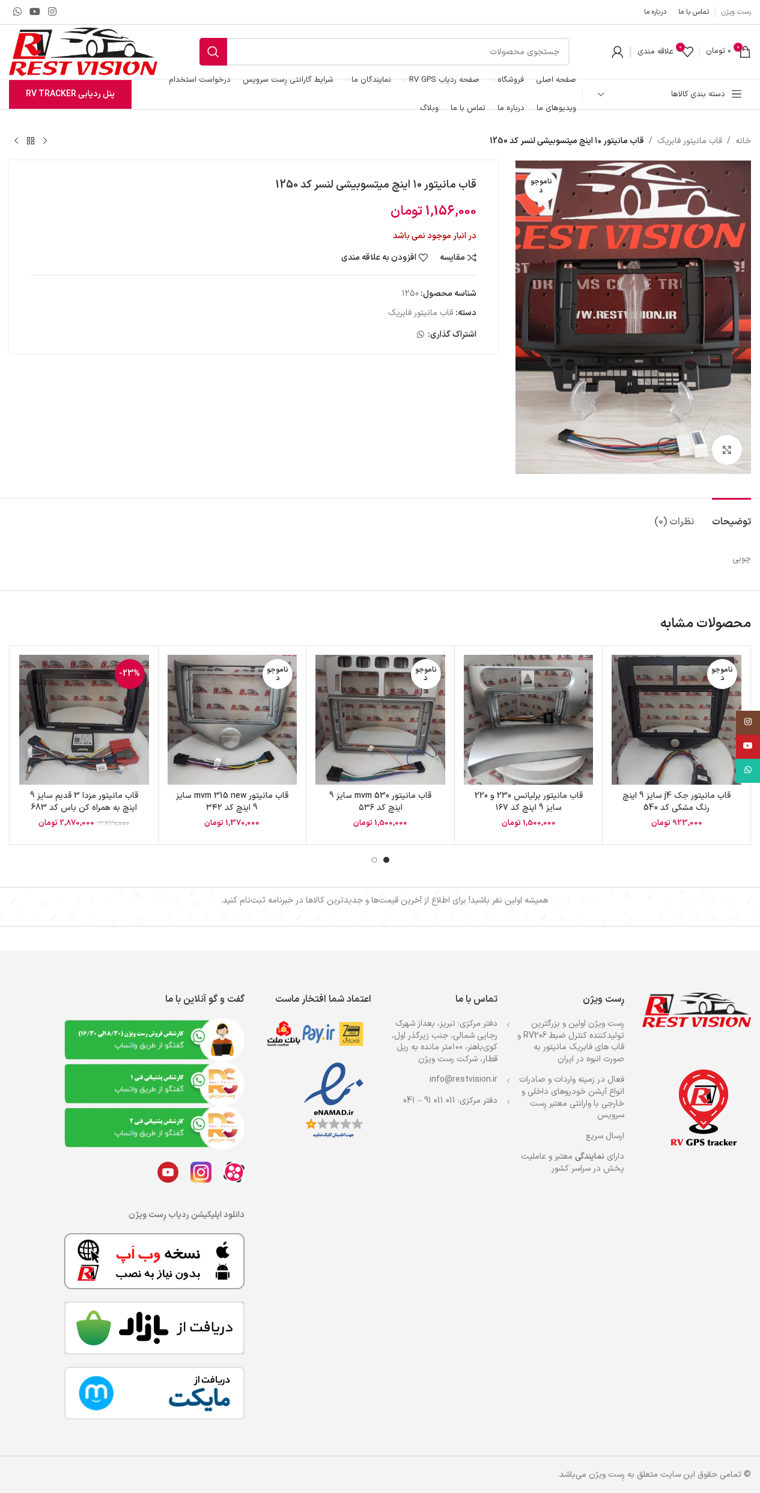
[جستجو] (213, 52)
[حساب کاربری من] (618, 52)
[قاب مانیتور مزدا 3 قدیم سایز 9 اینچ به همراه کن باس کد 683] (84, 720)
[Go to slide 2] (374, 860)
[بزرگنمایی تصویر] (727, 450)
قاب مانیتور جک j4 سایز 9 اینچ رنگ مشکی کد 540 (676, 801)
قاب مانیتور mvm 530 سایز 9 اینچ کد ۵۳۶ (380, 801)
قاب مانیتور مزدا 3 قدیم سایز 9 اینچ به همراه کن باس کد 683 (84, 801)
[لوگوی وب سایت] (83, 51)
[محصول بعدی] (16, 141)
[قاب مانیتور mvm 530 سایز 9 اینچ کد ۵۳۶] (380, 720)
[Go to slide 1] (386, 860)
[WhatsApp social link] (17, 12)
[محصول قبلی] (45, 141)
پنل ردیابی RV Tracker (70, 94)
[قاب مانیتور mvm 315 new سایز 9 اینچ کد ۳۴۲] (232, 720)
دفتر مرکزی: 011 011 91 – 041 (450, 1100)
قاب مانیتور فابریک (689, 141)
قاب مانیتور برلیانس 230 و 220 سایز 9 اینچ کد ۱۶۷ (529, 801)
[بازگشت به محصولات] (30, 141)
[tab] (731, 516)
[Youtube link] (34, 12)
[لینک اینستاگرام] (52, 12)
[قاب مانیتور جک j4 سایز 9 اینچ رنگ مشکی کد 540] (676, 720)
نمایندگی (589, 1156)
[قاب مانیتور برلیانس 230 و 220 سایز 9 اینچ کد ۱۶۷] (529, 720)
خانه (743, 141)
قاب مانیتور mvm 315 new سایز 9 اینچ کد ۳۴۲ (232, 801)
